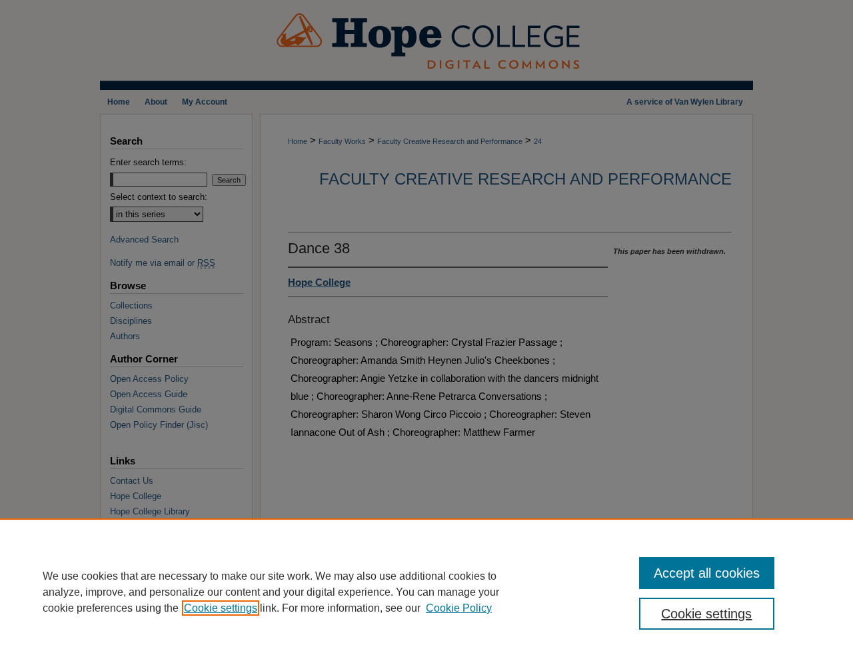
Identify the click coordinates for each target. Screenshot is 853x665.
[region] (426, 591)
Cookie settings (220, 608)
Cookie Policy (459, 608)
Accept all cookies (707, 573)
